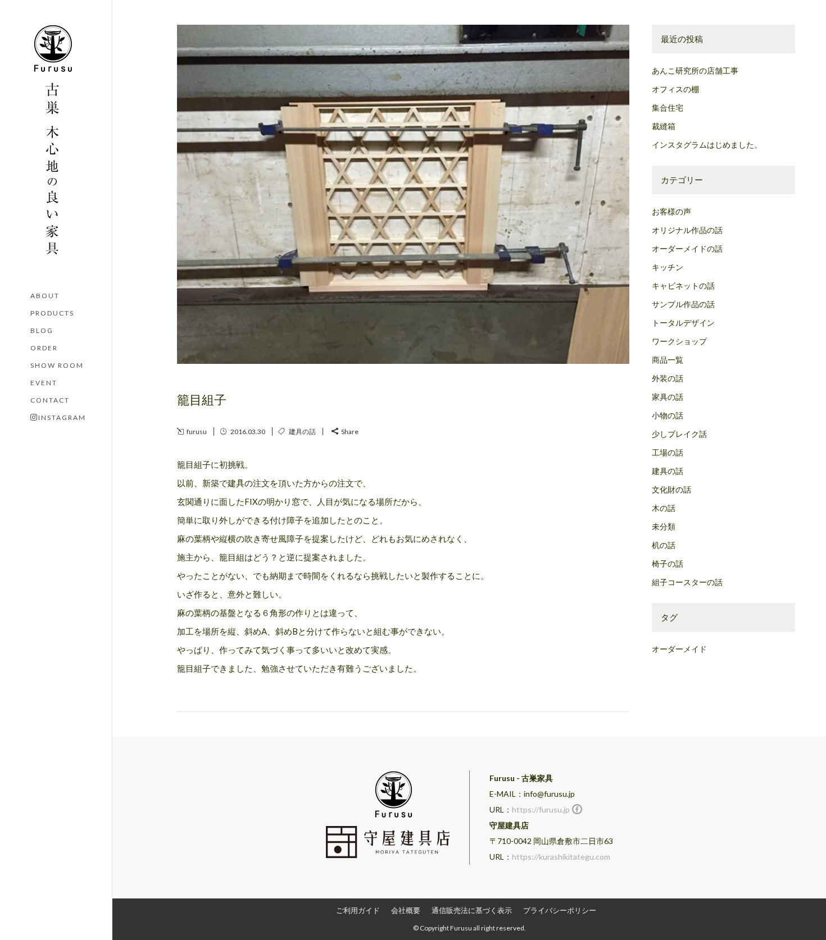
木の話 (663, 508)
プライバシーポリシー (559, 910)
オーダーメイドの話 (687, 248)
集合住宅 (667, 107)
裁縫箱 (663, 126)
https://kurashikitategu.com (561, 856)
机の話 (663, 545)
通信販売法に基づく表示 (472, 910)
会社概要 (405, 910)
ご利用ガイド (358, 910)
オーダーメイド (679, 649)
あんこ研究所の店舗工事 (695, 70)
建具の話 (302, 431)
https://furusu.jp (541, 809)
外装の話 (667, 378)
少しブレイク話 (679, 434)
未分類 (663, 526)
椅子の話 (667, 563)
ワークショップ (679, 341)
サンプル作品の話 (683, 304)
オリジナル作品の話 (687, 230)
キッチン (667, 267)
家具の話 (667, 396)
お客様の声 (671, 211)
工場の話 (667, 452)
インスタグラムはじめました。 (707, 144)
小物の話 (667, 415)
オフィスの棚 (675, 89)
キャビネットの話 (683, 285)
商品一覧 (667, 359)
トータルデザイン (683, 322)
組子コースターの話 (687, 582)
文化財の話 (671, 489)
